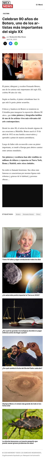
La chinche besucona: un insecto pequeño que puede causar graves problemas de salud (20, 442)
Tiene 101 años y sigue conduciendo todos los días (21, 259)
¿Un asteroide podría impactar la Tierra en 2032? (21, 295)
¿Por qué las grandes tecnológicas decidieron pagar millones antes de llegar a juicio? (22, 332)
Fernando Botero (28, 214)
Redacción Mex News (18, 37)
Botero (18, 214)
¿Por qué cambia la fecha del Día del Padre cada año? (22, 368)
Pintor (38, 214)
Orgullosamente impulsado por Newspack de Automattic (21, 455)
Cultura (6, 13)
